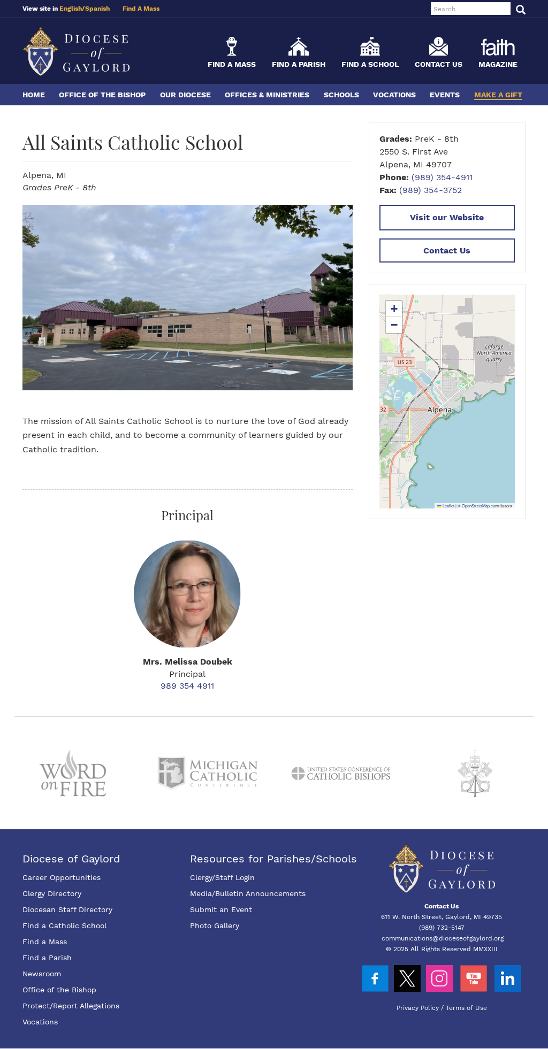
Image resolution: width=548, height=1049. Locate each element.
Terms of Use (466, 1008)
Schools (341, 94)
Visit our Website (447, 217)
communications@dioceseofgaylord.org (443, 938)
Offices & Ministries (267, 94)
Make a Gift (498, 94)
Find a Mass (232, 64)
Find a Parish (298, 64)
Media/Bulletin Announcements (248, 893)
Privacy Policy (418, 1008)
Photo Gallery (214, 925)
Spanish (97, 8)
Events (445, 94)
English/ (72, 8)
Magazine (497, 64)
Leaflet (448, 505)
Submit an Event (221, 909)
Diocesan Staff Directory (67, 909)
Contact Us (438, 64)
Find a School (370, 64)
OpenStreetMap (476, 505)
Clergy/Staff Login (222, 877)
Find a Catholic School (64, 925)
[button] (394, 309)
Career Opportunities (61, 877)
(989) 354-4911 (442, 177)
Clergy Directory (51, 893)
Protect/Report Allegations (70, 1005)
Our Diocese (185, 94)
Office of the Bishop (102, 94)
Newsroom (41, 973)
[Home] (76, 51)
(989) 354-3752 (430, 190)
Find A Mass (141, 8)
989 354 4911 (187, 686)
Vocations (394, 94)
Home (33, 94)
